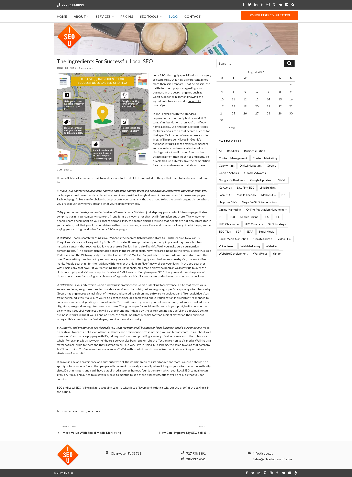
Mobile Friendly (246, 195)
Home (62, 16)
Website (271, 246)
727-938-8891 (72, 5)
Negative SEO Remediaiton (259, 202)
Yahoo (277, 253)
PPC (221, 217)
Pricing (126, 16)
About (80, 16)
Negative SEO (228, 202)
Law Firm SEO (245, 187)
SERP (249, 231)
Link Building (268, 187)
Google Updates (260, 180)
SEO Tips (94, 411)
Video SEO (284, 239)
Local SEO (159, 75)
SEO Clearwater (229, 224)
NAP (284, 195)
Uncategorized (262, 239)
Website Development (233, 253)
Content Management (233, 158)
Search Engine (249, 217)
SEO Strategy (277, 224)
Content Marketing (265, 158)
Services (103, 16)
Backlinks (233, 151)
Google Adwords (255, 173)
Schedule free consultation (270, 15)
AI (220, 151)
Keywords (225, 187)
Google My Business (232, 180)
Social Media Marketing (233, 239)
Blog (173, 16)
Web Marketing (250, 246)
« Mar (232, 127)
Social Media (266, 231)
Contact (192, 16)
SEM (267, 217)
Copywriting (226, 165)
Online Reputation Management (266, 209)
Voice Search (227, 246)
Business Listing (254, 151)
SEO (60, 387)
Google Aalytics (229, 173)
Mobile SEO (268, 195)
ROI (232, 217)
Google (271, 165)
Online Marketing (230, 209)
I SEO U (281, 180)
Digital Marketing (251, 165)
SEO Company (254, 224)
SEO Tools (149, 16)
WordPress (260, 253)
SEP (238, 231)
